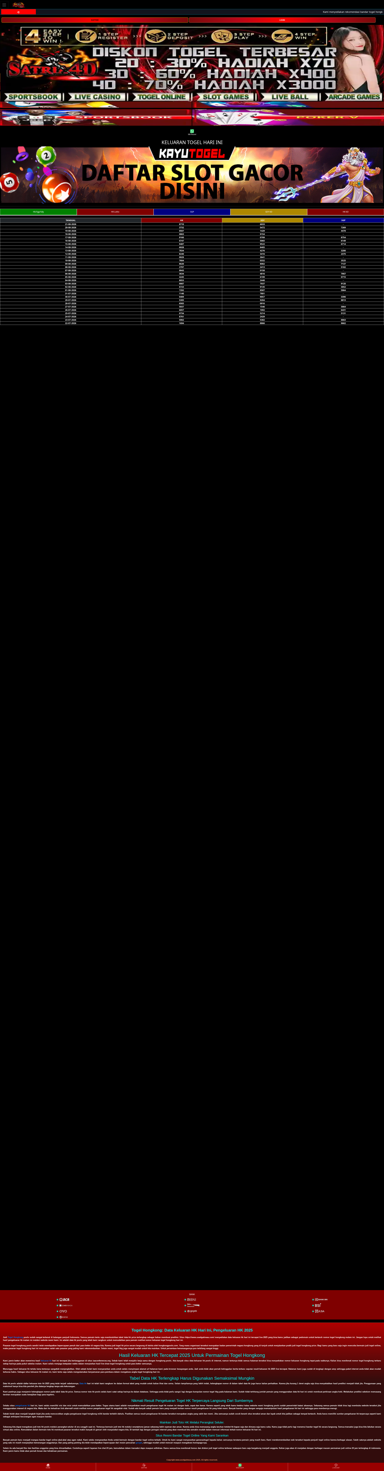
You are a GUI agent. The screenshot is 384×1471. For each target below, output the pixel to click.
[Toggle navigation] (4, 5)
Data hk (83, 1383)
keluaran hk (46, 1361)
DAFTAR (95, 20)
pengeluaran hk (22, 1405)
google (139, 1443)
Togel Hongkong (15, 1337)
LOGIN (282, 20)
